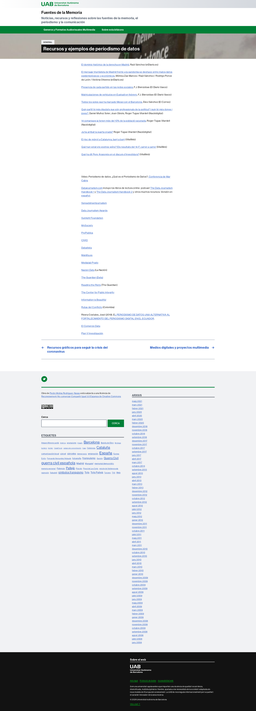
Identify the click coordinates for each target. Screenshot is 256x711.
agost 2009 (137, 592)
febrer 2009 (138, 613)
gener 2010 (137, 574)
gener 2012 (137, 520)
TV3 (113, 473)
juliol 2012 (137, 509)
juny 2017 (136, 455)
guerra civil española (58, 463)
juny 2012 (136, 512)
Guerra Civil (111, 458)
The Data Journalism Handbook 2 (114, 191)
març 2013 (137, 484)
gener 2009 (138, 617)
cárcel (63, 453)
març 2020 (137, 419)
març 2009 (137, 610)
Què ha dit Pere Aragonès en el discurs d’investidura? (110, 154)
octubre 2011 (138, 530)
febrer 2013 (137, 487)
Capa (84, 448)
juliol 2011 (136, 534)
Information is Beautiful (93, 299)
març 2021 (137, 404)
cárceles (71, 453)
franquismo (89, 458)
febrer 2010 (138, 570)
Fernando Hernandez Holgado (59, 458)
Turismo (107, 473)
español (85, 195)
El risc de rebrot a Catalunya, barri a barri (103, 139)
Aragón (80, 443)
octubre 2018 (138, 433)
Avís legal (134, 680)
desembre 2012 (139, 491)
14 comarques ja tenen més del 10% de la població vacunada (113, 120)
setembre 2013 (139, 469)
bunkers (44, 448)
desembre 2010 (140, 548)
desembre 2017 (139, 440)
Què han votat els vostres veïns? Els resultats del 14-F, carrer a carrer (118, 146)
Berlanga (118, 443)
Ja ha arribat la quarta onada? (97, 132)
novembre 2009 (140, 581)
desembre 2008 (140, 621)
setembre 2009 (139, 588)
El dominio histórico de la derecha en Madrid (105, 64)
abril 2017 (136, 458)
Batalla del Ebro (107, 443)
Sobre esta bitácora (112, 29)
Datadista (86, 247)
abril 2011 (136, 541)
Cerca (44, 417)
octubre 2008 (138, 628)
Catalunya (91, 448)
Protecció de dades (148, 680)
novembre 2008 (140, 624)
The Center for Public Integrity (97, 292)
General (47, 42)
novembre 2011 (139, 527)
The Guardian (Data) (92, 277)
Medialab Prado (89, 262)
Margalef (89, 463)
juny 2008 (137, 642)
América (63, 443)
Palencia (61, 468)
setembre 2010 (139, 556)
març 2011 (137, 545)
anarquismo (71, 443)
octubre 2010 (138, 552)
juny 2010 (136, 559)
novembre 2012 (139, 494)
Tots (87, 472)
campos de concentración (72, 448)
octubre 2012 (138, 498)
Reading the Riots (91, 284)
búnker (50, 448)
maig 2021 (137, 401)
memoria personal (48, 468)
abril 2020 (137, 415)
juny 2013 (136, 476)
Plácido (79, 468)
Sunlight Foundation (92, 218)
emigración (93, 453)
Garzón (100, 458)
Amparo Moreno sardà (50, 443)
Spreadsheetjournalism (94, 203)
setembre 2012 (139, 502)
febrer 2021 (137, 408)
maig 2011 (137, 538)
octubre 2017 (138, 448)
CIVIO (84, 240)
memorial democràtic (104, 463)
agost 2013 (137, 473)
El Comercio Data (90, 326)
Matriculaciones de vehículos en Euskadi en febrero (109, 94)
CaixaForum (58, 448)
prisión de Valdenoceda (108, 468)
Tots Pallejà (97, 472)
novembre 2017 (139, 444)
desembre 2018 (139, 426)
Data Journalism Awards (94, 210)
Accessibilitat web (165, 680)
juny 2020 (137, 412)
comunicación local (50, 453)
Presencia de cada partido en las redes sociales (107, 87)
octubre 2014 (138, 466)
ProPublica (87, 232)
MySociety (87, 225)
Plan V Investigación (92, 333)
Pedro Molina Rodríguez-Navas (65, 393)
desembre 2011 (139, 523)
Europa (116, 454)
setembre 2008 (139, 631)
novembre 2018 (139, 430)
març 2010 (137, 566)
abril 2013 (136, 480)
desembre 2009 (140, 577)
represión (45, 473)
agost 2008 (137, 635)
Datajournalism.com (92, 188)
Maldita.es (87, 255)
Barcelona (92, 442)
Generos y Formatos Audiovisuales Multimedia (69, 29)
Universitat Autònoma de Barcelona (60, 4)
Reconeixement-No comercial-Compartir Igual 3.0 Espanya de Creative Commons (81, 396)
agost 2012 (137, 505)
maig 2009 (137, 603)
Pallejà (70, 468)
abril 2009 (137, 606)
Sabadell (53, 473)
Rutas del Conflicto (91, 307)
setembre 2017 (139, 451)
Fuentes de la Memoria (61, 12)
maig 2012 (137, 516)
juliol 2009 (137, 595)
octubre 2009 (138, 584)
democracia (82, 454)
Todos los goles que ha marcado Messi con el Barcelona (111, 101)
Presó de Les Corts (90, 468)
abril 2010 (137, 563)
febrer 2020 (138, 422)
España (105, 453)
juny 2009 (137, 599)
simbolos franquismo (70, 472)
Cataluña (103, 447)
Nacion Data (88, 270)
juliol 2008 (137, 639)
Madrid (80, 463)
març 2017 (137, 462)
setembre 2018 (139, 437)
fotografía (76, 458)
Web (118, 472)
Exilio (43, 458)
